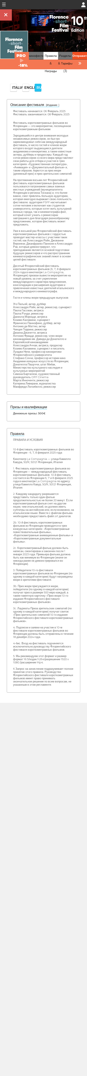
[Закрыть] (6, 15)
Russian (39, 88)
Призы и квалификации (28, 407)
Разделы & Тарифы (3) (65, 63)
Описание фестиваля (34, 105)
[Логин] (83, 4)
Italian (14, 88)
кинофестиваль (39, 56)
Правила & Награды (51, 63)
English (26, 88)
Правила (17, 434)
